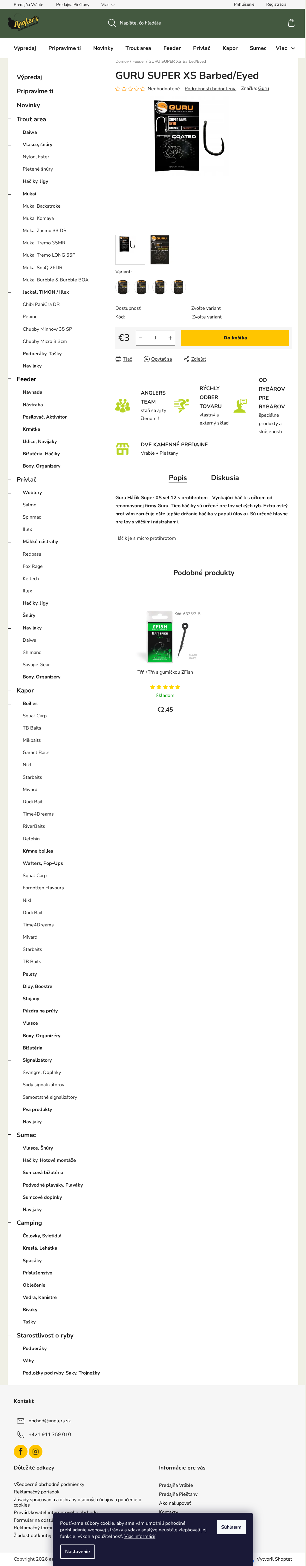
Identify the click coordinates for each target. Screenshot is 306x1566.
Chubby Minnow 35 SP (47, 329)
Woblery (32, 492)
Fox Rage (33, 566)
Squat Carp (35, 715)
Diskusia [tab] (225, 477)
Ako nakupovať (175, 1503)
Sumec (26, 1135)
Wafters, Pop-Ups (43, 863)
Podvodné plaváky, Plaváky (53, 1185)
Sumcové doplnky (42, 1197)
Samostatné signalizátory (50, 1097)
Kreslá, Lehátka (40, 1248)
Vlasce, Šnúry (38, 1148)
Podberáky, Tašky (42, 353)
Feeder (26, 379)
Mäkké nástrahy (40, 541)
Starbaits (32, 777)
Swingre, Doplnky (42, 1072)
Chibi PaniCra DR (41, 304)
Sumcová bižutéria (43, 1172)
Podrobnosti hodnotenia (210, 88)
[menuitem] (25, 48)
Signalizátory (37, 1060)
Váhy (28, 1360)
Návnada (32, 392)
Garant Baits (36, 752)
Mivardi (31, 789)
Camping (29, 1223)
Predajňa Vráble (28, 4)
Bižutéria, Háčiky (41, 454)
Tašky (29, 1322)
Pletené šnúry (38, 169)
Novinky (28, 105)
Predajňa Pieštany (72, 4)
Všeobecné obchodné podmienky (49, 1484)
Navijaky (32, 366)
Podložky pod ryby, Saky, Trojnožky (61, 1373)
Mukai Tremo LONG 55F (49, 255)
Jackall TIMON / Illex (46, 292)
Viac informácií (139, 1536)
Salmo (29, 505)
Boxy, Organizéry (41, 466)
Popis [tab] (178, 477)
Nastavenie (77, 1551)
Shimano (32, 652)
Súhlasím (231, 1527)
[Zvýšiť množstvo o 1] (170, 337)
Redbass (32, 554)
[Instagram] (35, 1451)
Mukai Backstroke (42, 206)
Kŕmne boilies (38, 851)
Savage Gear (36, 664)
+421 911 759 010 (50, 1434)
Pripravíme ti (35, 91)
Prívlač (26, 479)
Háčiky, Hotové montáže (49, 1160)
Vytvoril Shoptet (274, 1559)
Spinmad (32, 517)
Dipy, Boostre (37, 986)
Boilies (30, 703)
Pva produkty (37, 1109)
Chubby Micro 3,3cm (45, 341)
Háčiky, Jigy (35, 181)
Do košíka (235, 338)
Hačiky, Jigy (35, 603)
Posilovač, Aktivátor (45, 417)
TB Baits (32, 728)
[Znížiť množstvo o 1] (140, 337)
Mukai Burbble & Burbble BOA (56, 280)
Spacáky (32, 1260)
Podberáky (35, 1348)
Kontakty (168, 1512)
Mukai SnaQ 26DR (42, 267)
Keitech (31, 578)
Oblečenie (34, 1285)
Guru (263, 88)
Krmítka (31, 429)
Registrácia (276, 4)
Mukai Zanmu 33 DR (45, 230)
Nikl (27, 764)
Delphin (31, 839)
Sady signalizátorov (43, 1084)
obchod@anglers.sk (50, 1421)
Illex (27, 529)
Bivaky (30, 1309)
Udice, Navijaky (40, 441)
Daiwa (30, 132)
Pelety (30, 974)
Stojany (31, 998)
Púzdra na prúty (40, 1011)
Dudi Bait (33, 802)
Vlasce (30, 1023)
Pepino (30, 316)
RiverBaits (34, 826)
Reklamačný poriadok (36, 1492)
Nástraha (33, 405)
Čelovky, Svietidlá (42, 1236)
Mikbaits (32, 740)
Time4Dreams (38, 814)
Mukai (29, 194)
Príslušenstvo (37, 1273)
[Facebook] (20, 1451)
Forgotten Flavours (43, 888)
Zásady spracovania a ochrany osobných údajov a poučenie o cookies (77, 1502)
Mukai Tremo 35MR (44, 243)
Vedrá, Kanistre (40, 1297)
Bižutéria (32, 1048)
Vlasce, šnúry (37, 144)
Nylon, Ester (36, 157)
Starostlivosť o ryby (45, 1335)
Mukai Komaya (38, 218)
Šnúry (29, 615)
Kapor (25, 690)
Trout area (31, 119)
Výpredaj (29, 77)
